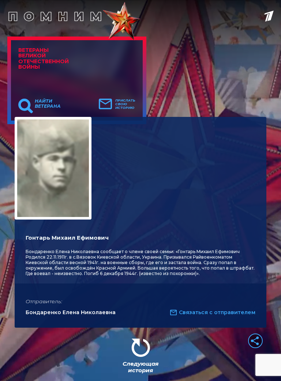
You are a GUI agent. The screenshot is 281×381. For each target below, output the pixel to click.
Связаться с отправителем (217, 312)
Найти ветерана (48, 104)
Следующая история (140, 367)
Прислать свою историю (125, 104)
